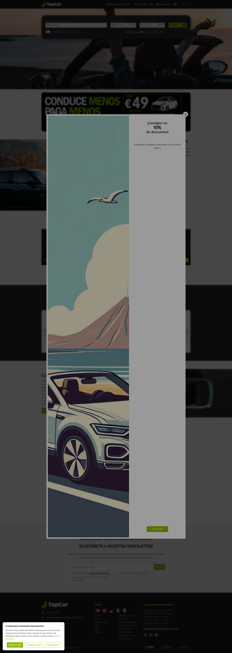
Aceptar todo (15, 645)
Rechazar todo (34, 645)
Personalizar (52, 645)
